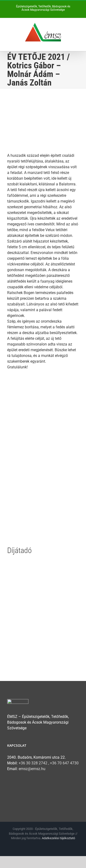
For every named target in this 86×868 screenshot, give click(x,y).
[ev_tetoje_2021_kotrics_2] (43, 486)
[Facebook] (10, 787)
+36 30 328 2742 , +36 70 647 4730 (49, 763)
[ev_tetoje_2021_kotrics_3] (43, 433)
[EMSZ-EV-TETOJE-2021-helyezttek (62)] (43, 616)
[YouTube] (20, 787)
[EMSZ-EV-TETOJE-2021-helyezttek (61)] (43, 563)
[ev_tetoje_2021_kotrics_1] (43, 381)
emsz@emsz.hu (32, 768)
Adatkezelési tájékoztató (58, 838)
